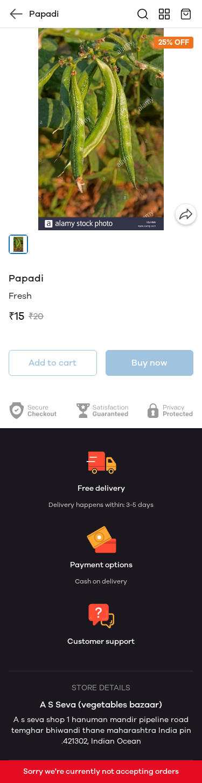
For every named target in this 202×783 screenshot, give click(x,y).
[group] (101, 129)
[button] (18, 244)
